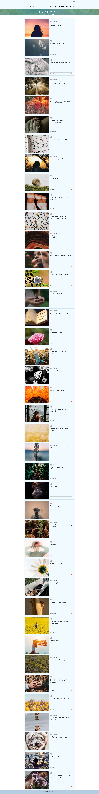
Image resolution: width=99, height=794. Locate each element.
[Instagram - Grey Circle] (74, 1)
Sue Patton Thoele (30, 6)
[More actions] (71, 21)
